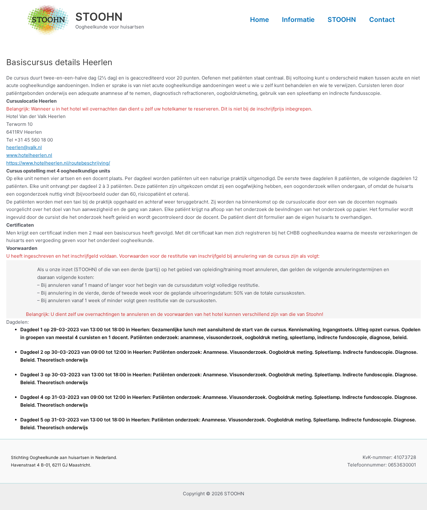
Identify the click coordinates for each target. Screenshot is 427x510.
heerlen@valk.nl (24, 147)
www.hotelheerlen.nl (29, 155)
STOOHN (99, 16)
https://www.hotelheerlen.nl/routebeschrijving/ (58, 163)
